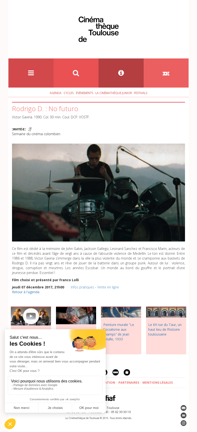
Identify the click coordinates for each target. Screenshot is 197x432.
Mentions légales (157, 383)
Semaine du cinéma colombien (36, 134)
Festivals (140, 93)
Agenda (56, 93)
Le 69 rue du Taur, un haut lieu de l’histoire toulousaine (165, 329)
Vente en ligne (108, 287)
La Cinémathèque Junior (113, 93)
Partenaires (128, 383)
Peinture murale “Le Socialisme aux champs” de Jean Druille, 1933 (118, 331)
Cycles (69, 93)
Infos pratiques (82, 287)
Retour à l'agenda (25, 292)
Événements (84, 93)
